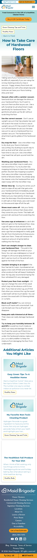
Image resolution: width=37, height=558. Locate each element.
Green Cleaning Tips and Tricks (14, 27)
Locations (18, 509)
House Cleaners (18, 497)
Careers (18, 521)
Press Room (18, 518)
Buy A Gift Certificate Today (18, 19)
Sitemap (13, 545)
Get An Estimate (25, 2)
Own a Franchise (18, 524)
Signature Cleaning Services (18, 506)
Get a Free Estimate (19, 530)
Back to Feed (9, 36)
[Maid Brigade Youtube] (12, 538)
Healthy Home (8, 32)
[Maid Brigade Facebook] (16, 538)
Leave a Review (18, 515)
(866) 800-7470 (18, 535)
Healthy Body (9, 478)
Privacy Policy (18, 548)
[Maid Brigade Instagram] (24, 538)
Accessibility (18, 526)
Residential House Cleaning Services (18, 500)
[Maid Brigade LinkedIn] (20, 538)
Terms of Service (25, 545)
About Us (18, 512)
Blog (7, 545)
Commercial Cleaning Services (19, 503)
